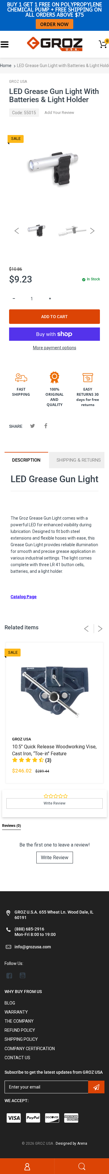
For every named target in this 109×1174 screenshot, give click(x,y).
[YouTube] (22, 975)
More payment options (54, 347)
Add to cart (54, 316)
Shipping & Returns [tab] (79, 460)
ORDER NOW (54, 24)
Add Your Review (59, 112)
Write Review (54, 857)
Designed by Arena (71, 1143)
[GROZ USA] (54, 43)
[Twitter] (32, 426)
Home (6, 65)
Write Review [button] (54, 803)
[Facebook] (45, 426)
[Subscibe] (96, 1087)
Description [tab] (26, 460)
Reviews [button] (11, 826)
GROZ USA (18, 81)
